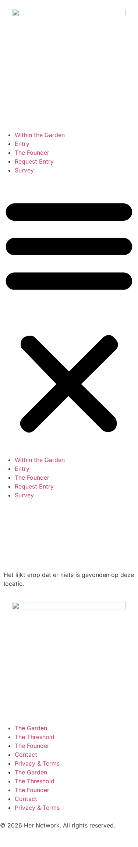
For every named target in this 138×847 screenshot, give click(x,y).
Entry (22, 143)
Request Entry (34, 161)
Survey (24, 170)
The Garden (31, 728)
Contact (26, 754)
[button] (69, 315)
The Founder (32, 152)
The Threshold (34, 737)
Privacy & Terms (37, 763)
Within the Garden (40, 135)
